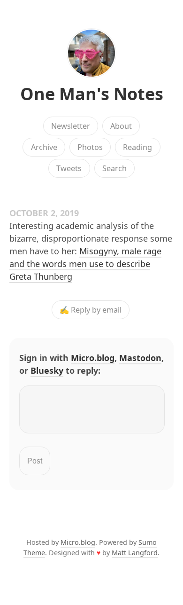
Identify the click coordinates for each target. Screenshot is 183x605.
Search (114, 168)
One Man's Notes (91, 93)
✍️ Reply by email (91, 310)
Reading (137, 147)
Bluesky (46, 370)
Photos (90, 147)
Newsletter (70, 126)
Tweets (69, 168)
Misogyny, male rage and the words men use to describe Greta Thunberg (85, 263)
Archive (44, 147)
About (121, 126)
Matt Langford (135, 552)
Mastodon (140, 357)
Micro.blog (92, 357)
